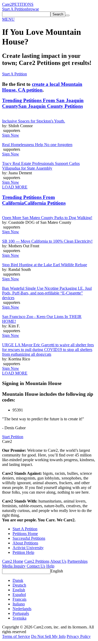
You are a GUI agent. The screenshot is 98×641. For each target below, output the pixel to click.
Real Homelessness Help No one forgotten (37, 144)
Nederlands (22, 608)
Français (19, 599)
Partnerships (77, 561)
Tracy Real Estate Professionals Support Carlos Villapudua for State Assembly (41, 165)
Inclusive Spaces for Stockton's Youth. (33, 121)
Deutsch (19, 585)
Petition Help (23, 552)
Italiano (19, 604)
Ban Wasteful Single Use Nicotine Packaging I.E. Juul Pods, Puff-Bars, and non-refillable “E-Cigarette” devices (47, 293)
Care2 (7, 4)
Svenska (19, 618)
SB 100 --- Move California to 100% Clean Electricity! (47, 241)
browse (33, 9)
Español (19, 594)
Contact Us (36, 566)
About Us (58, 561)
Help (50, 566)
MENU (8, 19)
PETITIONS (22, 4)
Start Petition (12, 436)
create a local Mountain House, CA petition (42, 87)
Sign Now (10, 135)
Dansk (18, 580)
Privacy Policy (79, 636)
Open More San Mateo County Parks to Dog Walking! (47, 217)
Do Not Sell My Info (48, 636)
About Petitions (25, 543)
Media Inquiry (14, 566)
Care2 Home (12, 561)
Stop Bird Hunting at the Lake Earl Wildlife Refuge (44, 265)
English (56, 571)
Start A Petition (14, 9)
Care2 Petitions (36, 561)
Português (21, 613)
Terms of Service (16, 636)
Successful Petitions (29, 538)
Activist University (28, 547)
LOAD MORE (14, 187)
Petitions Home (25, 533)
